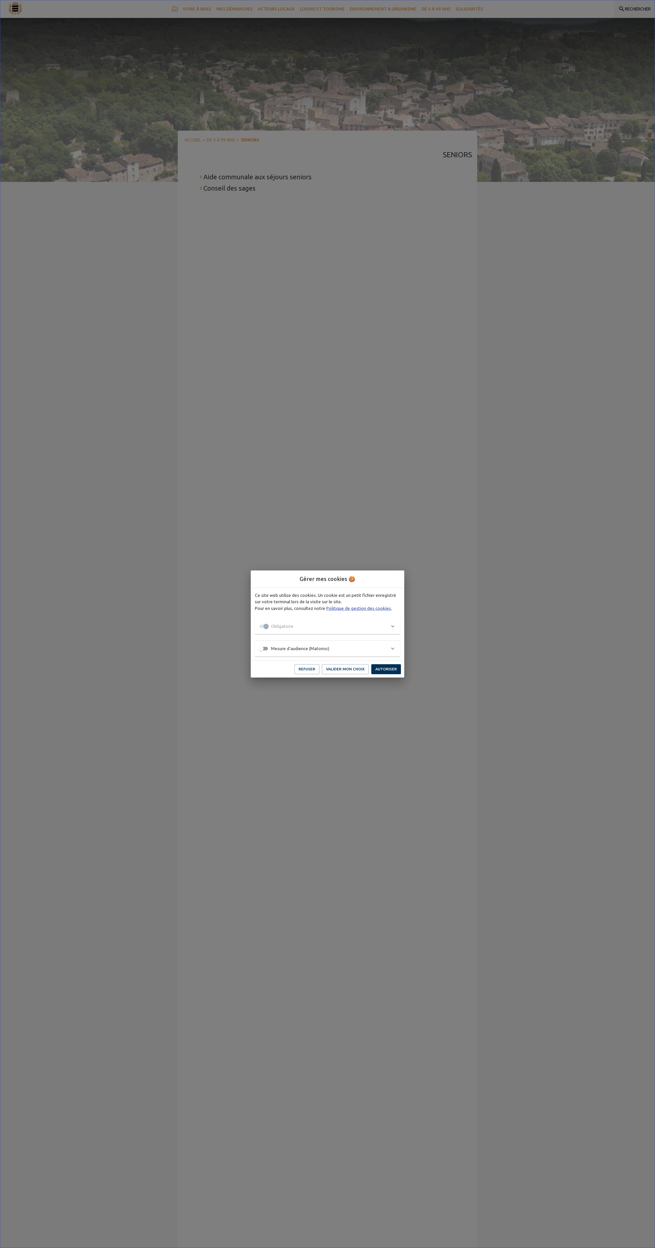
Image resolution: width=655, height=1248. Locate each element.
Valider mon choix (345, 669)
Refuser (307, 669)
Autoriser (386, 669)
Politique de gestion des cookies (358, 608)
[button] (327, 626)
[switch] (261, 648)
